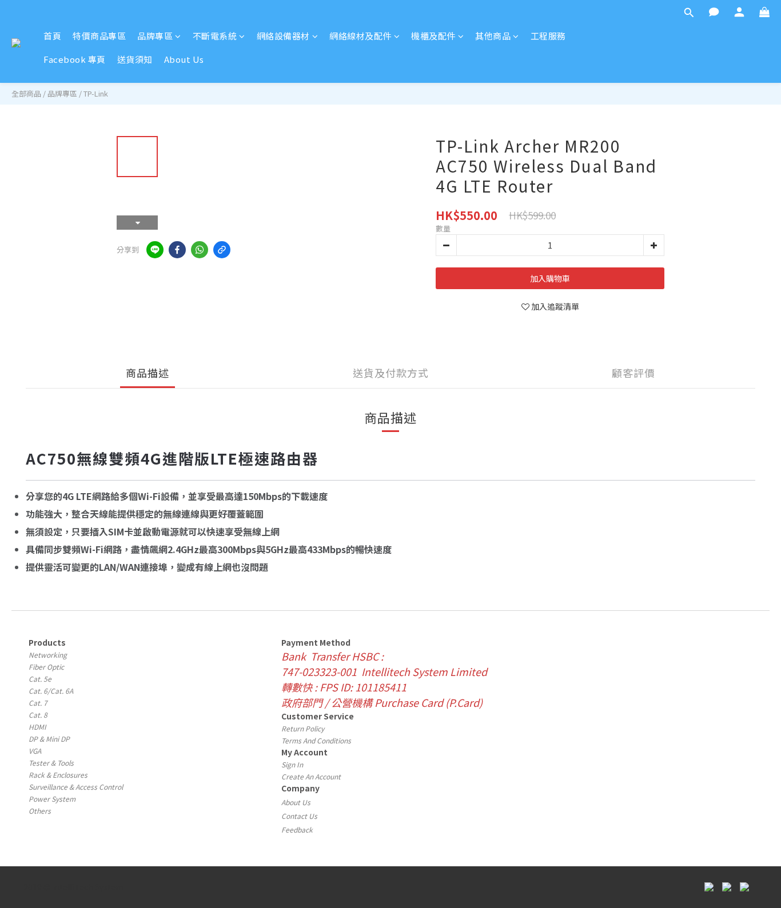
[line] (155, 249)
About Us (184, 59)
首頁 (52, 36)
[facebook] (177, 249)
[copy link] (221, 249)
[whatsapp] (199, 249)
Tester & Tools (51, 762)
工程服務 (548, 36)
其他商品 (493, 36)
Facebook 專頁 (74, 59)
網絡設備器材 (283, 36)
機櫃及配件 (433, 36)
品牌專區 (155, 36)
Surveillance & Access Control (76, 786)
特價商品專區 (99, 36)
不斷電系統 (215, 36)
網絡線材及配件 (360, 36)
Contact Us (299, 816)
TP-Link (95, 93)
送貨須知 (135, 59)
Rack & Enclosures (58, 774)
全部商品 (26, 93)
